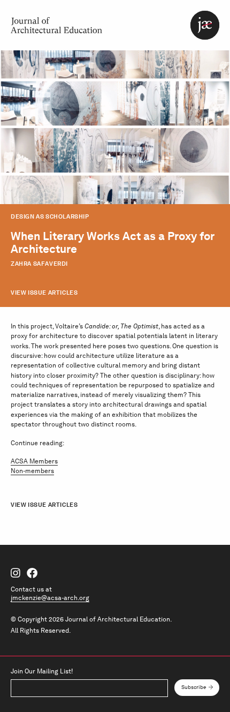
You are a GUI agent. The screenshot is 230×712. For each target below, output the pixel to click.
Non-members (32, 471)
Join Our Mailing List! (42, 671)
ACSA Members (34, 461)
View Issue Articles (44, 292)
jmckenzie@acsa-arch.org (50, 598)
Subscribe (193, 687)
